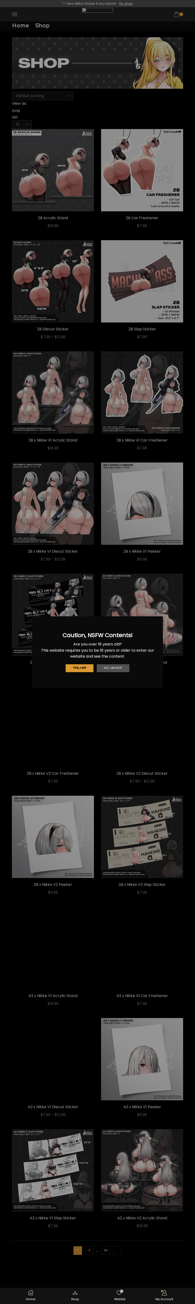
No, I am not (113, 668)
